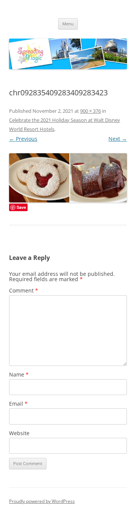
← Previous (23, 138)
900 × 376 (90, 110)
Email (18, 403)
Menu (68, 23)
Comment (23, 290)
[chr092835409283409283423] (68, 177)
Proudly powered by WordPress (42, 501)
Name (19, 374)
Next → (117, 138)
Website (19, 433)
